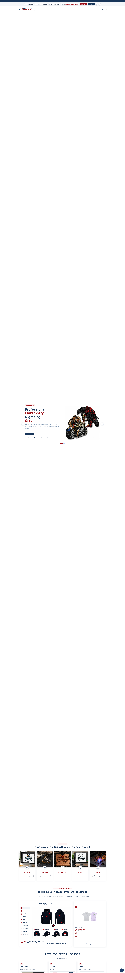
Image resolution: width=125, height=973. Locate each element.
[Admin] (100, 4)
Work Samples (87, 9)
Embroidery (38, 9)
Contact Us (91, 4)
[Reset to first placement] (104, 903)
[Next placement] (93, 944)
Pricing (80, 9)
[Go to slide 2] (60, 443)
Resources (96, 9)
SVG (45, 9)
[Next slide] (102, 424)
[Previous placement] (87, 944)
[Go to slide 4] (64, 443)
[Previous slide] (22, 424)
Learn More (27, 879)
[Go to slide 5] (65, 443)
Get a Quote (83, 4)
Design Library (72, 9)
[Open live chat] (122, 970)
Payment (103, 9)
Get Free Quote (29, 434)
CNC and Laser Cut (62, 9)
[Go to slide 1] (59, 443)
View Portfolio (38, 434)
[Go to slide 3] (62, 443)
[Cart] (96, 4)
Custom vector (51, 9)
